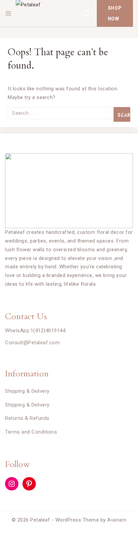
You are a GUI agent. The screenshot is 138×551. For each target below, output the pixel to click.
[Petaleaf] (49, 13)
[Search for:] (69, 113)
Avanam (116, 520)
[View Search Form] (86, 13)
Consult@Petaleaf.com (32, 343)
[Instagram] (11, 483)
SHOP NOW (115, 13)
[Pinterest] (29, 483)
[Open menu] (8, 13)
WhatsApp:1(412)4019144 (35, 331)
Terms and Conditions (31, 432)
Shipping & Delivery (27, 391)
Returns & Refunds (27, 418)
